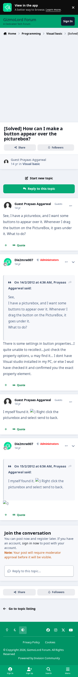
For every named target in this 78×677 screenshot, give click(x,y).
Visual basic (31, 164)
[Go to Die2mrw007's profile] (7, 262)
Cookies (50, 642)
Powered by (39, 658)
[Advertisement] (39, 78)
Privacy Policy (31, 642)
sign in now (30, 543)
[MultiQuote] (6, 245)
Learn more (8, 7)
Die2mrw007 (24, 260)
